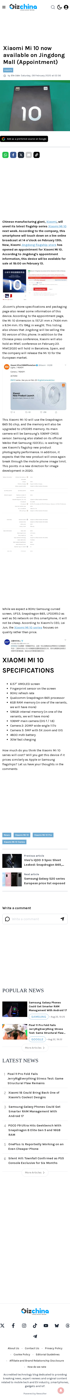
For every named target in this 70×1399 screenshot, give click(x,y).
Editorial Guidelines (48, 1354)
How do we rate (36, 1366)
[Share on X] (21, 155)
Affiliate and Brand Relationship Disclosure (37, 1360)
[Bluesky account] (56, 1325)
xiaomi (8, 70)
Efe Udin (15, 75)
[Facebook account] (13, 1325)
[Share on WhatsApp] (5, 155)
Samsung (38, 1016)
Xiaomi (51, 221)
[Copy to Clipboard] (36, 155)
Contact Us (32, 1348)
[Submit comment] (62, 919)
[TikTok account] (35, 1325)
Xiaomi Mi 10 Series (14, 842)
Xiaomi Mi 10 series (28, 627)
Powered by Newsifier (35, 1393)
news (7, 835)
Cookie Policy (22, 1354)
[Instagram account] (24, 1325)
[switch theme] (59, 7)
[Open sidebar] (4, 7)
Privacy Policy (53, 1348)
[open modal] (66, 7)
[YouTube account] (46, 1325)
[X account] (2, 1325)
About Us (13, 1348)
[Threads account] (67, 1325)
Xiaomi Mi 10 (57, 226)
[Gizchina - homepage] (23, 7)
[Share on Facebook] (13, 155)
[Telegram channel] (35, 1336)
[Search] (53, 7)
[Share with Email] (29, 155)
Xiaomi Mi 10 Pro (43, 835)
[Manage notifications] (61, 1390)
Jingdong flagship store (38, 245)
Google (37, 1039)
